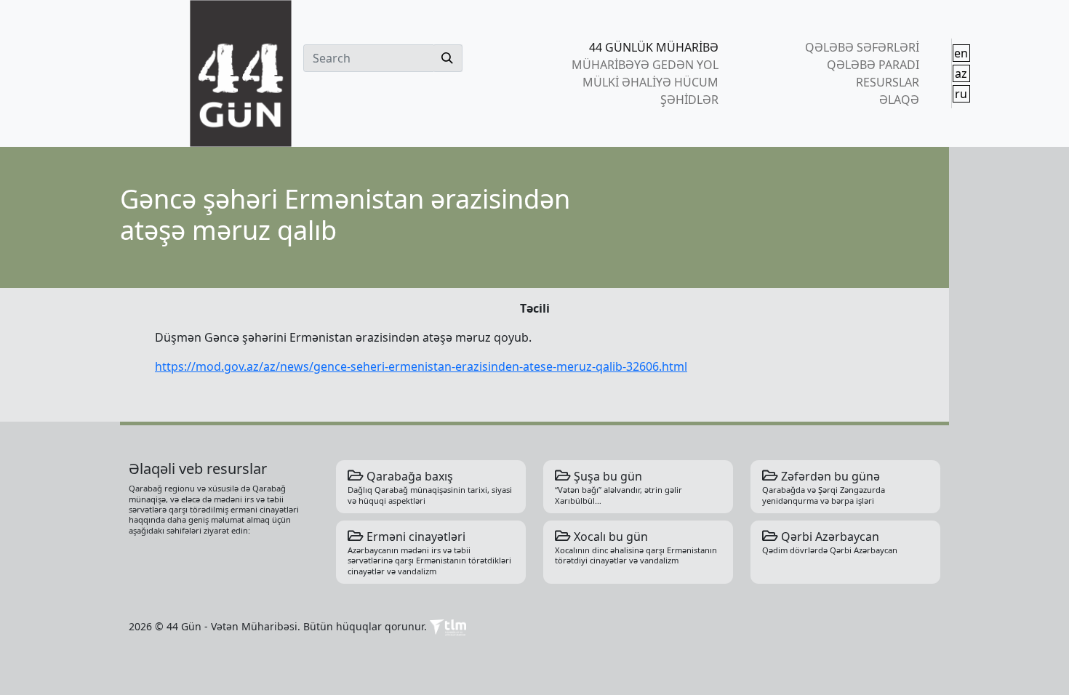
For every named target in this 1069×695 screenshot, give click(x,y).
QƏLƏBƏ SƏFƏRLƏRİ (861, 47)
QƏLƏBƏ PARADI (872, 65)
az (961, 73)
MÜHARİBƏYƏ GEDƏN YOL (645, 65)
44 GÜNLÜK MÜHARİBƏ (653, 47)
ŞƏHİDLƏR (689, 100)
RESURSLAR (887, 82)
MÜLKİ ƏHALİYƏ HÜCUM (650, 82)
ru (961, 94)
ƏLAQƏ (898, 100)
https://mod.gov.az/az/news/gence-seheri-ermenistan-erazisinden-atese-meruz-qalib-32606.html (421, 366)
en (961, 53)
